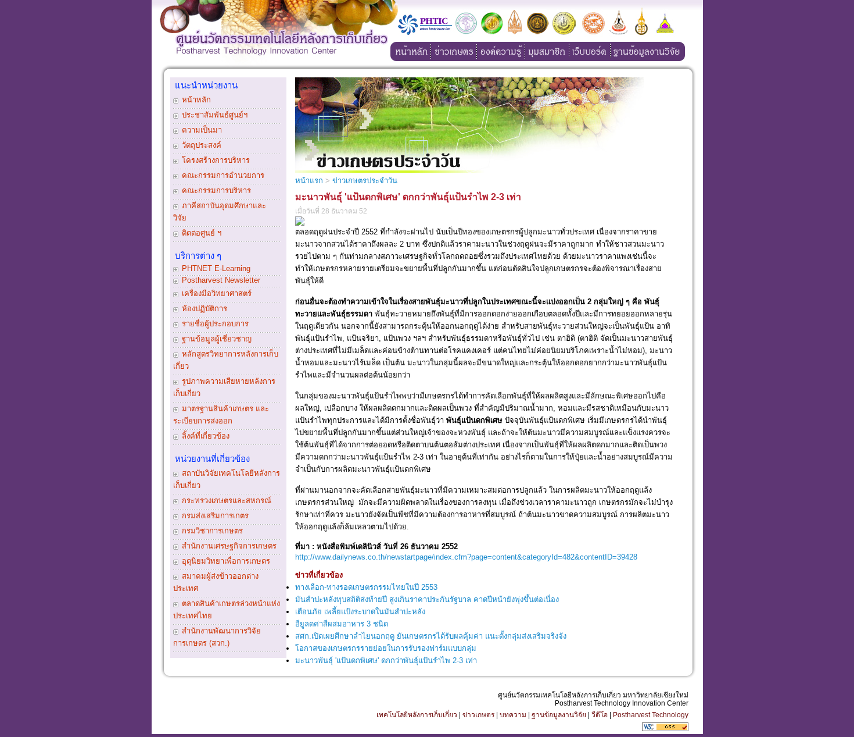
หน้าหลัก (196, 99)
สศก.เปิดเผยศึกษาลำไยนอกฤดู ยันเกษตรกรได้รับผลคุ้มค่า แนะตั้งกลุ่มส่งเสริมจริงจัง (430, 636)
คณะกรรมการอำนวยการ (223, 175)
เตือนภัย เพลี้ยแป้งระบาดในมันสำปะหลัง (360, 611)
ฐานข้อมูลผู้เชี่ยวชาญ (217, 338)
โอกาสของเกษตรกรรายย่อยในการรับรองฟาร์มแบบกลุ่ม (385, 648)
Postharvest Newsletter (221, 280)
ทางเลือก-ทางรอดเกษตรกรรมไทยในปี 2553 (366, 587)
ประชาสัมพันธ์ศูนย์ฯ (214, 115)
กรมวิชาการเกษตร (212, 530)
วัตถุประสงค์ (201, 145)
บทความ (513, 715)
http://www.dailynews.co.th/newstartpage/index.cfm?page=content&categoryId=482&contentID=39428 (466, 557)
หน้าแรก (309, 180)
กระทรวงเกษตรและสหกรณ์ (226, 500)
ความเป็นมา (202, 130)
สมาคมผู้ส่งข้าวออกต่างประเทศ (216, 582)
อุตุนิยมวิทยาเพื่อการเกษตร (226, 561)
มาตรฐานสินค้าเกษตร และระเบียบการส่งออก (221, 414)
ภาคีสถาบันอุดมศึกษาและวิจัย (219, 211)
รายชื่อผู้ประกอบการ (215, 323)
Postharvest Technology (650, 715)
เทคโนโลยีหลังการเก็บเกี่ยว (416, 715)
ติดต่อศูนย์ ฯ (201, 233)
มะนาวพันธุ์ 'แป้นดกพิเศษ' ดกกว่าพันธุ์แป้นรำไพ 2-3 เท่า (386, 660)
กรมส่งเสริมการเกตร (215, 515)
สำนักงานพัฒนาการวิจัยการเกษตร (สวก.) (217, 636)
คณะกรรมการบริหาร (216, 190)
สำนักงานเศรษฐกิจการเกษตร (229, 546)
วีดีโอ (599, 715)
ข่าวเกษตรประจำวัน (364, 180)
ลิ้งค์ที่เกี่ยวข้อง (205, 436)
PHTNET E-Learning (216, 268)
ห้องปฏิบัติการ (204, 308)
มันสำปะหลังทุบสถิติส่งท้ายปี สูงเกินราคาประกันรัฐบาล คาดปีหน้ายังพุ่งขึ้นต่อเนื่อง (427, 599)
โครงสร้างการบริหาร (216, 160)
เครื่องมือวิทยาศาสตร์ (217, 293)
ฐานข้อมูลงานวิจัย (559, 715)
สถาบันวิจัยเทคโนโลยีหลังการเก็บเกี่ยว (226, 479)
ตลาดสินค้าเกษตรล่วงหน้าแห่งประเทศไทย (226, 609)
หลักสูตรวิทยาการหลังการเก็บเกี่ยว (225, 360)
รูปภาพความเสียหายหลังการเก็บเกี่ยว (224, 387)
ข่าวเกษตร (478, 715)
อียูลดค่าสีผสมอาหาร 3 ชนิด (341, 623)
